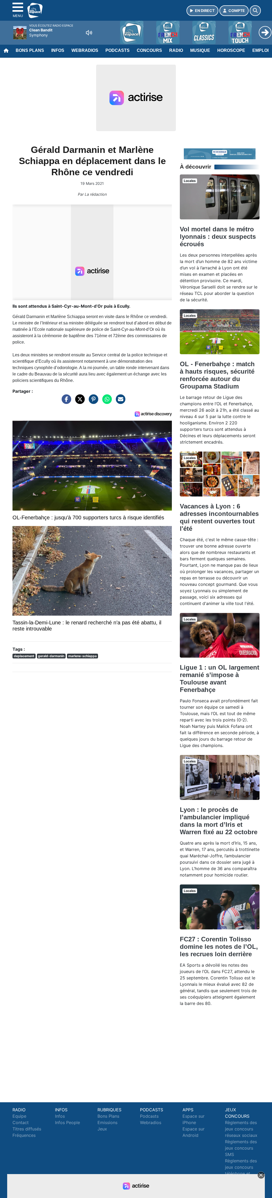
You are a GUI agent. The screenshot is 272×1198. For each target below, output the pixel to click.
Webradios (84, 50)
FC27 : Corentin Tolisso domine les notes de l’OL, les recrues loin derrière (219, 947)
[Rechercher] (255, 10)
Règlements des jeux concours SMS (241, 1148)
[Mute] (89, 33)
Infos (57, 50)
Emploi (260, 50)
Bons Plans (30, 50)
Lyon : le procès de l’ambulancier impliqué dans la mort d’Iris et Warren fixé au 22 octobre (218, 821)
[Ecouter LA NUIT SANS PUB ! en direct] (220, 153)
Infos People (67, 1122)
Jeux (102, 1129)
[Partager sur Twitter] (79, 401)
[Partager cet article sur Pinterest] (92, 401)
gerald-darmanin (51, 656)
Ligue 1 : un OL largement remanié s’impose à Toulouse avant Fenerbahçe (219, 678)
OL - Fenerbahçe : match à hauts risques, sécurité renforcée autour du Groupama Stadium (217, 375)
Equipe (19, 1116)
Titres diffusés (26, 1129)
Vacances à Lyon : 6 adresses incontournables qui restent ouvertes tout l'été (219, 517)
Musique (200, 50)
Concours (149, 50)
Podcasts (117, 50)
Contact (20, 1122)
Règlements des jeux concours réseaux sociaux (241, 1129)
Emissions (107, 1122)
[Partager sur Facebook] (65, 401)
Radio (176, 50)
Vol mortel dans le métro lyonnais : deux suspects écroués (218, 237)
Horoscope (231, 50)
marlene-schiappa (82, 656)
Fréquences (24, 1135)
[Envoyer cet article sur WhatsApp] (106, 401)
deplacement (24, 656)
